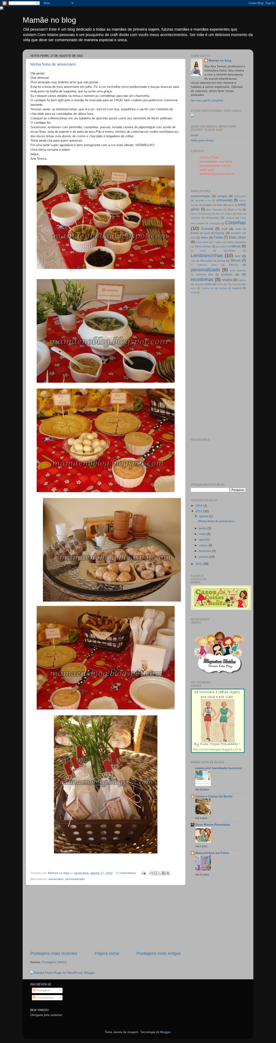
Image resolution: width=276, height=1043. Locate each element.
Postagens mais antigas (158, 953)
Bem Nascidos (214, 209)
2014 (199, 505)
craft (224, 229)
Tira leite (232, 284)
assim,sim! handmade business (218, 768)
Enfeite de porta (200, 233)
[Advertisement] (105, 918)
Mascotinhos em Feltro (212, 853)
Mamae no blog (220, 60)
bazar (230, 205)
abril (202, 539)
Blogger (165, 1032)
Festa (218, 237)
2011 (199, 564)
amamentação (200, 196)
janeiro (204, 556)
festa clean (237, 237)
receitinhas (202, 279)
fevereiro (205, 551)
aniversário (56, 879)
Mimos (236, 260)
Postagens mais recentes (53, 953)
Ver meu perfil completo (207, 100)
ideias (236, 246)
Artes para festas (202, 140)
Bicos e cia (235, 209)
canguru (230, 218)
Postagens (43, 990)
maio (203, 534)
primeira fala (204, 274)
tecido (219, 284)
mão (193, 260)
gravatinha (221, 246)
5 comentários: (127, 873)
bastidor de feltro (213, 205)
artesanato (224, 200)
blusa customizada (201, 213)
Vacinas (223, 288)
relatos (227, 280)
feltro (204, 237)
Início (194, 135)
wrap (193, 292)
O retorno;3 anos (204, 265)
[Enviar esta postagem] (143, 873)
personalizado (75, 879)
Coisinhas (235, 222)
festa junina (202, 242)
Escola (219, 233)
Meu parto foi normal (212, 260)
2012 (199, 511)
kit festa (198, 250)
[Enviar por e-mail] (151, 873)
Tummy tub (207, 288)
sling (197, 284)
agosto (204, 516)
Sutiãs (208, 284)
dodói (238, 229)
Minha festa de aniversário (53, 64)
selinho (242, 280)
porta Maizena (238, 270)
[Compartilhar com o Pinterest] (168, 873)
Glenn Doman (203, 246)
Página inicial (107, 953)
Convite (207, 229)
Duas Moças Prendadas (212, 824)
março (204, 545)
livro (237, 256)
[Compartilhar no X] (159, 873)
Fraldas (218, 242)
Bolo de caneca (223, 213)
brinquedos (212, 217)
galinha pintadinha (236, 242)
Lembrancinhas (207, 255)
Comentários (44, 997)
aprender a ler (203, 200)
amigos (222, 196)
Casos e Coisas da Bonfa (213, 796)
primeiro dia (230, 274)
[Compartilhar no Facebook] (164, 873)
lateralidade (229, 250)
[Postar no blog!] (155, 873)
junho (203, 528)
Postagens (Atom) (54, 962)
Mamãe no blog (49, 20)
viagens (237, 288)
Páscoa (233, 264)
